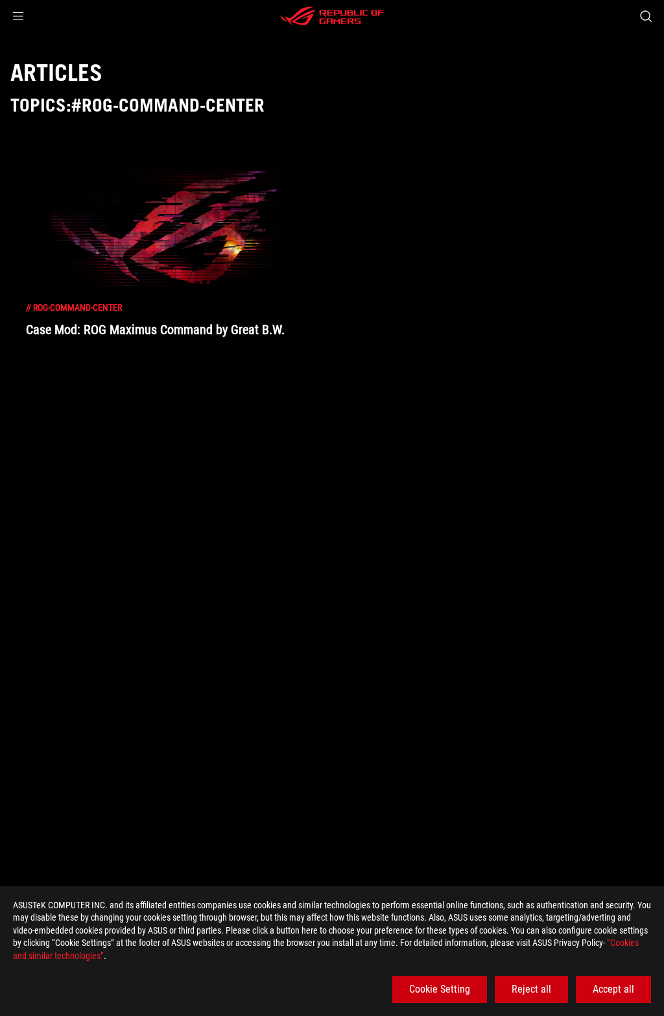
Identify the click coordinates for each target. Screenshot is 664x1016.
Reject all (531, 989)
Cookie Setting (439, 989)
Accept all (613, 989)
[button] (18, 16)
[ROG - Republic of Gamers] (332, 16)
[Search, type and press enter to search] (646, 16)
